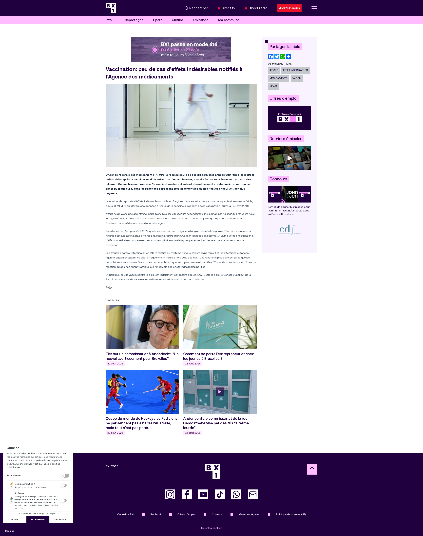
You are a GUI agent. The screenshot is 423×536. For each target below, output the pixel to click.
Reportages (134, 20)
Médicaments (279, 78)
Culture (177, 20)
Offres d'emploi (186, 514)
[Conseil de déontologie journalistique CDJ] (289, 229)
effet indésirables (295, 70)
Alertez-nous (289, 8)
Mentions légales (249, 514)
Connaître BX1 (125, 514)
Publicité (156, 514)
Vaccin (296, 78)
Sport (157, 20)
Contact (217, 514)
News (273, 86)
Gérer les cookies (211, 528)
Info (109, 20)
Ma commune (228, 20)
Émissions (200, 20)
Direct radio (258, 8)
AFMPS (274, 70)
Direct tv (228, 8)
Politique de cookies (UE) (291, 514)
